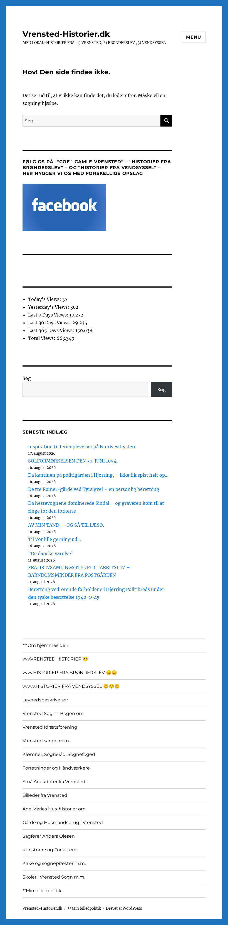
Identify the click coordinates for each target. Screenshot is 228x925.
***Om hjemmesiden (45, 645)
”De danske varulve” (51, 553)
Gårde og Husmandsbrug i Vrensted (63, 822)
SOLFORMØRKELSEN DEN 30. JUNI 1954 (72, 461)
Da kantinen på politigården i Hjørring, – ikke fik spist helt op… (98, 475)
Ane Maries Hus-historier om (54, 809)
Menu (193, 37)
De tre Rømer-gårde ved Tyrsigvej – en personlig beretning (93, 489)
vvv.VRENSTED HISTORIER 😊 (55, 659)
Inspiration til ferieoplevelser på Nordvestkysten (81, 446)
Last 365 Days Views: (51, 330)
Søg (27, 378)
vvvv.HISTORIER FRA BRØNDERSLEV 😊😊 (70, 672)
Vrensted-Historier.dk (66, 34)
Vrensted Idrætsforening (50, 727)
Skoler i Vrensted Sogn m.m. (54, 877)
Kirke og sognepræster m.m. (54, 863)
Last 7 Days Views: (49, 315)
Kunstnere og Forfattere (49, 849)
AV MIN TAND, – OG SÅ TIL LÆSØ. (66, 525)
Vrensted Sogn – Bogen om (53, 713)
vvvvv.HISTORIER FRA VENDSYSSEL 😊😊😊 (71, 686)
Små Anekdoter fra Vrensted (54, 781)
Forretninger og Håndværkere (56, 768)
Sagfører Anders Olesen (49, 836)
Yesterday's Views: (49, 307)
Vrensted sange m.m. (46, 740)
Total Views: (42, 338)
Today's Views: (45, 299)
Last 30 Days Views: (50, 322)
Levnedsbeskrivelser (45, 700)
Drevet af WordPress (124, 908)
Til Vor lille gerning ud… (54, 539)
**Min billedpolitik (42, 890)
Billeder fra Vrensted (45, 795)
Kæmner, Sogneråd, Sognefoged (59, 754)
